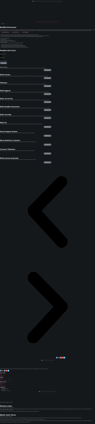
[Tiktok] (60, 358)
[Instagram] (59, 358)
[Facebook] (57, 358)
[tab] (5, 32)
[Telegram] (64, 358)
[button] (47, 212)
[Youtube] (62, 358)
